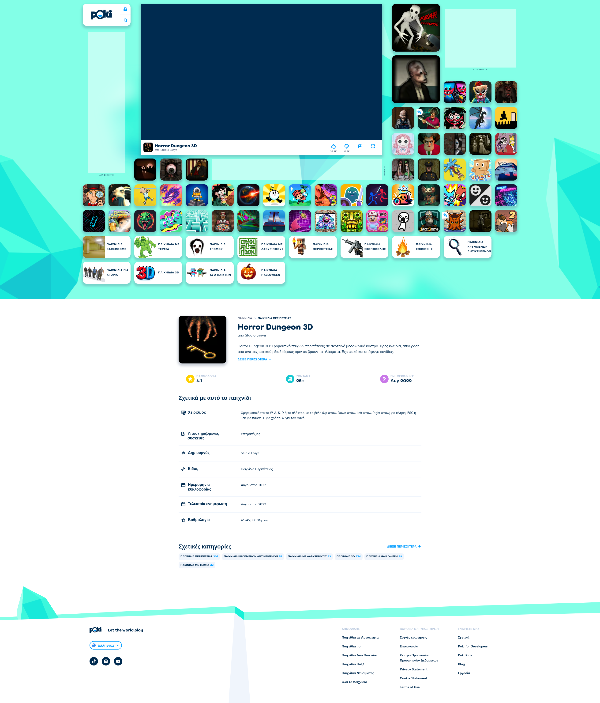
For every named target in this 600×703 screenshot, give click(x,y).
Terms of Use (410, 687)
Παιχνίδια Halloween (384, 556)
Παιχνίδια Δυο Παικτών (359, 655)
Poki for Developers (473, 646)
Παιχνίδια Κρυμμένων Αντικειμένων (253, 556)
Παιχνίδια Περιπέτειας (274, 318)
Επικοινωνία (409, 646)
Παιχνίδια (245, 318)
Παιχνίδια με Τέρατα (197, 565)
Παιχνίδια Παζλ (353, 664)
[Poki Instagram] (106, 661)
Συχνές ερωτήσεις (413, 637)
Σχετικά (463, 637)
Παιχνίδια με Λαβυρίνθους (309, 556)
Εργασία (464, 673)
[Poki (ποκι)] (101, 14)
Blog (461, 664)
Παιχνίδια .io (351, 646)
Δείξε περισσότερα (252, 359)
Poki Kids (465, 655)
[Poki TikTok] (94, 661)
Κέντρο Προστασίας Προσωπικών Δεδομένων (419, 658)
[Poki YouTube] (118, 661)
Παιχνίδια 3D (349, 556)
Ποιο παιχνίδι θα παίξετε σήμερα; (125, 20)
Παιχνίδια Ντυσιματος (358, 673)
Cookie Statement (413, 678)
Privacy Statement (414, 669)
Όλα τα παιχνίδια (354, 682)
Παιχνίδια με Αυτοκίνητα (360, 637)
